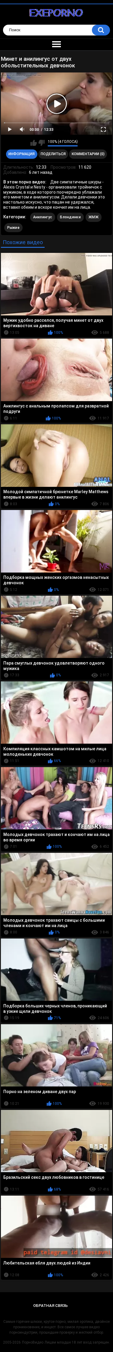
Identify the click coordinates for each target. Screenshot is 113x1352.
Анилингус (42, 217)
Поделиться (53, 154)
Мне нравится (33, 143)
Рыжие (13, 228)
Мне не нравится (41, 143)
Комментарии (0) (88, 154)
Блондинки (70, 217)
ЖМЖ (94, 217)
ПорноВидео (32, 1342)
